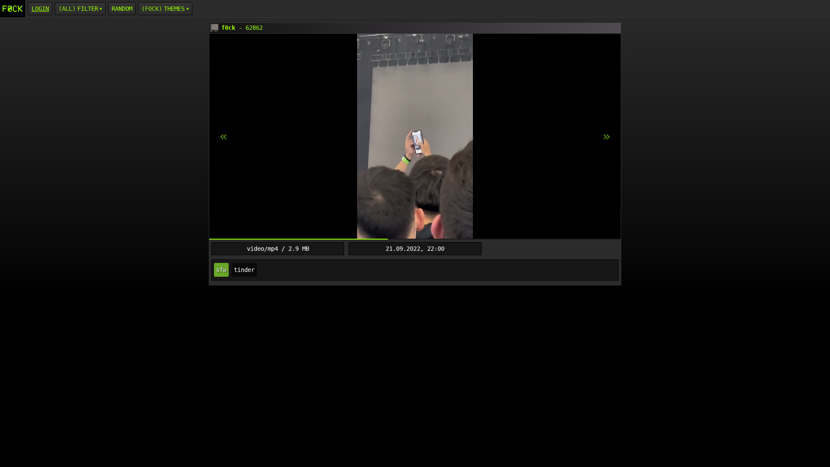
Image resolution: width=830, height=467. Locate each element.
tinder (244, 269)
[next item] (223, 136)
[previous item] (606, 136)
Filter (87, 8)
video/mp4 (262, 248)
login (40, 8)
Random (122, 8)
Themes (174, 8)
